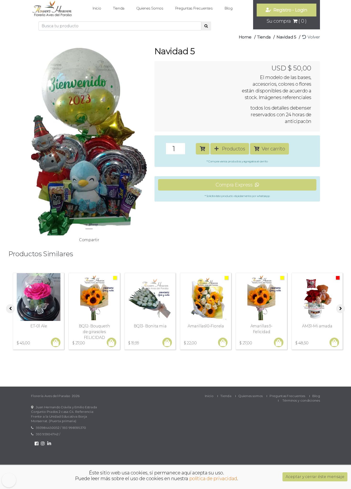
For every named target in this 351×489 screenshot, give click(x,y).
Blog (228, 8)
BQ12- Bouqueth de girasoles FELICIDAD (94, 332)
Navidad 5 (286, 37)
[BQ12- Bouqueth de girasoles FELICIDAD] (94, 297)
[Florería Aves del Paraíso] (52, 9)
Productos (231, 149)
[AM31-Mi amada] (317, 297)
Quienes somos (149, 8)
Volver (313, 37)
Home (245, 37)
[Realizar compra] (56, 343)
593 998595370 (74, 428)
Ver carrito (272, 149)
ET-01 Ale (38, 326)
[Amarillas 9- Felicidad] (261, 297)
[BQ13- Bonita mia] (150, 297)
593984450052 (47, 428)
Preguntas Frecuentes (194, 8)
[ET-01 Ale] (38, 297)
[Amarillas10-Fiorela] (206, 297)
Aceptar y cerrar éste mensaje (315, 476)
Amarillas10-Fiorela (206, 326)
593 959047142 (47, 434)
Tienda (118, 8)
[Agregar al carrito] (202, 148)
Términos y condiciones (301, 400)
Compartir (89, 240)
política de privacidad (213, 478)
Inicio (96, 8)
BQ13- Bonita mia (150, 326)
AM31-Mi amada (317, 326)
